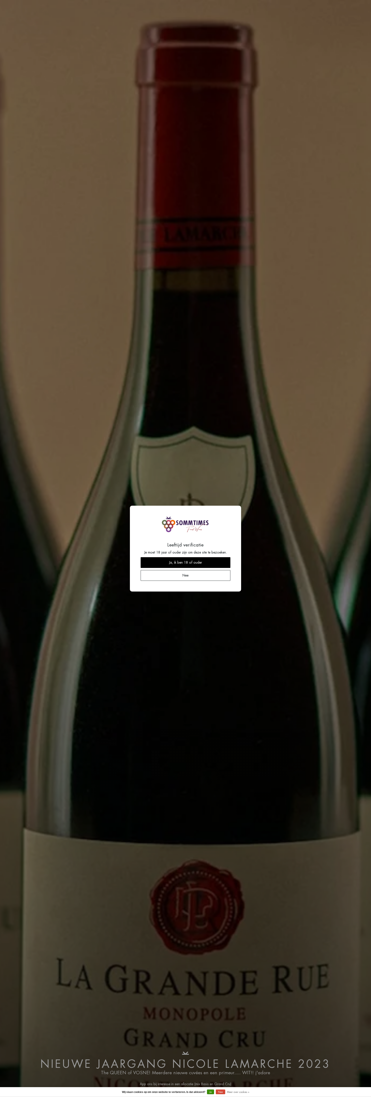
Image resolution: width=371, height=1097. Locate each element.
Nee (220, 1092)
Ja (210, 1092)
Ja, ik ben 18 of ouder (185, 562)
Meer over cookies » (238, 1092)
